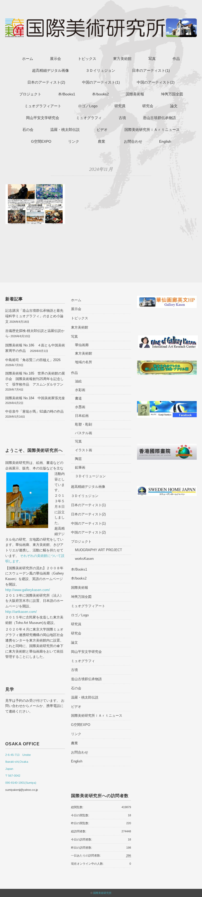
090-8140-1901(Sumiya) (20, 782)
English (165, 141)
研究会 (147, 106)
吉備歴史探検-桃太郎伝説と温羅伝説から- (34, 333)
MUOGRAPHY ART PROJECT (98, 550)
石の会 (27, 129)
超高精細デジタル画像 (50, 70)
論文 (174, 106)
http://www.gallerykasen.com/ (27, 590)
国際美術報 (135, 94)
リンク (73, 141)
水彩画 (80, 390)
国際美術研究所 (102, 892)
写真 (152, 59)
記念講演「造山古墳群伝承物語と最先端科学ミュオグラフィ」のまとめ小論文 (34, 316)
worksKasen (84, 559)
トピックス (87, 59)
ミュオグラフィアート (42, 106)
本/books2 (100, 94)
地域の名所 (83, 362)
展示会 (55, 59)
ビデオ (102, 129)
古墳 (122, 118)
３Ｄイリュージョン (90, 476)
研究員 (119, 106)
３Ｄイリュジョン (100, 70)
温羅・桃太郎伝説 (65, 129)
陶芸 (78, 459)
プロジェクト (30, 94)
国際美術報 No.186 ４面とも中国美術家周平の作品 (35, 348)
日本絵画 (82, 416)
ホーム (27, 59)
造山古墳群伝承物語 (159, 118)
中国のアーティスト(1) (101, 82)
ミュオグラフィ (89, 118)
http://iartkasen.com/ (21, 612)
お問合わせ (133, 141)
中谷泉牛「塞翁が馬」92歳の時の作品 (34, 411)
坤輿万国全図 (172, 94)
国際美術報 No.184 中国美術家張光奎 (36, 398)
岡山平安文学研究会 (42, 118)
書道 (78, 398)
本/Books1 (66, 94)
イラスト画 (83, 450)
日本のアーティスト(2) (46, 82)
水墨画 (80, 407)
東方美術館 (122, 59)
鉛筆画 (80, 467)
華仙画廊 (82, 345)
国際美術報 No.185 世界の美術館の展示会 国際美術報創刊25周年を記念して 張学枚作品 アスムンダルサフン (35, 378)
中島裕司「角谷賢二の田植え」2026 (32, 360)
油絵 (78, 381)
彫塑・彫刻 (83, 424)
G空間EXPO (41, 141)
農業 (103, 141)
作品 (176, 59)
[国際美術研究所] (101, 22)
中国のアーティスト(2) (156, 82)
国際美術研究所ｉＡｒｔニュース (152, 129)
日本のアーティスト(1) (151, 70)
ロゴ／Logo (88, 106)
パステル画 (83, 433)
